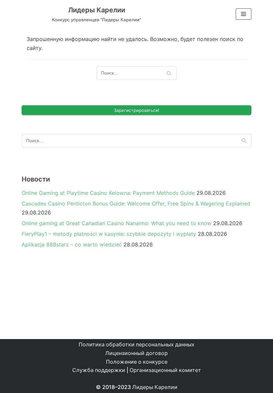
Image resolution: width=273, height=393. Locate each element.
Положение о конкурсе (136, 361)
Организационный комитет (165, 370)
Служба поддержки (98, 370)
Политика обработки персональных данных (136, 344)
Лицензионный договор (136, 353)
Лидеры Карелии (154, 387)
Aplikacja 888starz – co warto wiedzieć (72, 244)
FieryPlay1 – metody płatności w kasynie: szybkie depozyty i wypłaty (109, 233)
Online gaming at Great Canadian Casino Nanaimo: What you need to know (116, 223)
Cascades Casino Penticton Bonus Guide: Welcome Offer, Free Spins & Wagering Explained (136, 203)
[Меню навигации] (243, 14)
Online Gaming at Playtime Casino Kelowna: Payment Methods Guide (108, 193)
